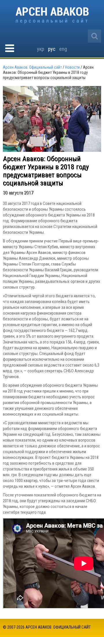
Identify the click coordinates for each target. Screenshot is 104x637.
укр (40, 49)
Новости (72, 67)
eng (63, 49)
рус (51, 49)
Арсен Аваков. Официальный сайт (52, 15)
